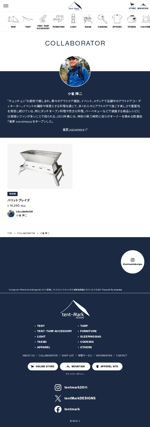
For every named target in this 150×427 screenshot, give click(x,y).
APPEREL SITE (109, 366)
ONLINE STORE (45, 366)
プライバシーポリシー (75, 373)
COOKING (87, 342)
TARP (84, 326)
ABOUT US (29, 355)
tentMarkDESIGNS (80, 398)
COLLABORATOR (26, 233)
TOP (9, 233)
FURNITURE (88, 331)
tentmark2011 (76, 387)
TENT (41, 326)
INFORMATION (104, 355)
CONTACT (121, 355)
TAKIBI (42, 342)
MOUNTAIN (78, 366)
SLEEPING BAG (90, 336)
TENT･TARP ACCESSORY (54, 331)
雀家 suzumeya (73, 129)
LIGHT (41, 336)
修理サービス (85, 355)
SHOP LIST (68, 355)
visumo (118, 289)
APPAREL (43, 347)
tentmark (72, 409)
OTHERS (86, 347)
